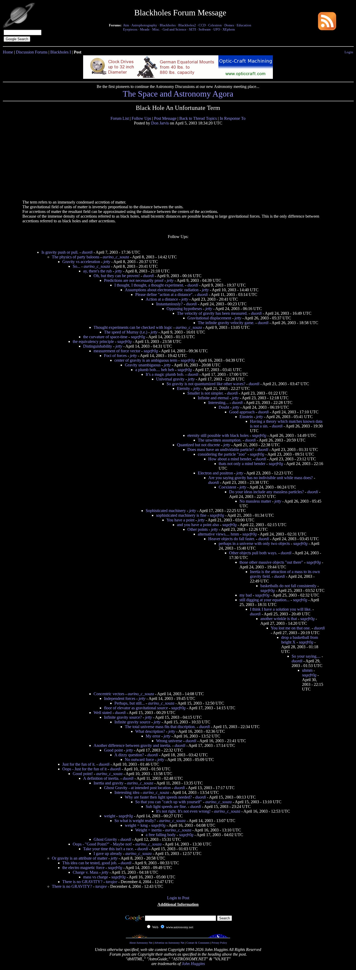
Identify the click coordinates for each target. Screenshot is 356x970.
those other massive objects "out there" (271, 562)
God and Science (174, 29)
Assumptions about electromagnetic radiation (162, 290)
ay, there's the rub (97, 271)
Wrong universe (169, 741)
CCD (202, 25)
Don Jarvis (160, 123)
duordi (87, 252)
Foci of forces (115, 355)
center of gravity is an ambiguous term (145, 360)
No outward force (139, 759)
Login (349, 52)
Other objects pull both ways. (253, 553)
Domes (229, 25)
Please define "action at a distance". (164, 294)
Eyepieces (130, 29)
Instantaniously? (169, 304)
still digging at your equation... (265, 600)
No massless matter (255, 501)
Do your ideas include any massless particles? (266, 492)
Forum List (120, 118)
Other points (197, 529)
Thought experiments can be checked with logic (133, 327)
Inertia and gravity (109, 783)
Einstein (246, 416)
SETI (192, 29)
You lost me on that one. (291, 628)
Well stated (103, 712)
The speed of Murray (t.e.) (125, 332)
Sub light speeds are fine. (166, 806)
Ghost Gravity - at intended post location (137, 787)
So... (76, 266)
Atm (126, 25)
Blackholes (168, 25)
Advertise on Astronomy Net (169, 942)
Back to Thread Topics (198, 118)
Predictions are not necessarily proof (133, 280)
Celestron (215, 25)
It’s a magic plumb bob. (165, 374)
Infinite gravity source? (123, 717)
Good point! (83, 773)
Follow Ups (141, 118)
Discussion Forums (31, 52)
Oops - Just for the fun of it (84, 769)
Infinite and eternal (213, 398)
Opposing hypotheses (184, 308)
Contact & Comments (198, 942)
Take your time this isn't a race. (108, 849)
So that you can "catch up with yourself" (168, 802)
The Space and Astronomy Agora (178, 93)
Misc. (156, 29)
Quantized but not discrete (198, 445)
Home (8, 52)
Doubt (224, 407)
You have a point (180, 520)
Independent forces (119, 698)
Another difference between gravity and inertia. (132, 745)
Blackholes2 (187, 25)
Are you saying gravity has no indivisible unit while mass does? (260, 477)
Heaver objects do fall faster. (231, 539)
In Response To (232, 118)
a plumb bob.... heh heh (154, 369)
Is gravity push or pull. (59, 252)
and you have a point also (198, 524)
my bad (246, 595)
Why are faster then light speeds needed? (158, 797)
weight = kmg (136, 825)
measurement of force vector (117, 351)
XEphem (229, 29)
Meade (145, 29)
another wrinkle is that (278, 618)
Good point (113, 750)
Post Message (165, 118)
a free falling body (161, 834)
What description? (150, 731)
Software (205, 29)
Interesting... (218, 402)
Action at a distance (162, 299)
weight (109, 816)
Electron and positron (215, 473)
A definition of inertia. (101, 778)
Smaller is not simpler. (205, 393)
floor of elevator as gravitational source (136, 708)
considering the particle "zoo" (222, 454)
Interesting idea (126, 792)
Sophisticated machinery (166, 510)
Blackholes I (60, 52)
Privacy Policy (219, 942)
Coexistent (227, 487)
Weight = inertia (148, 830)
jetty (106, 261)
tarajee (111, 881)
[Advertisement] (62, 162)
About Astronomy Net (140, 942)
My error (153, 736)
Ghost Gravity (105, 839)
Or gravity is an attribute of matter (79, 858)
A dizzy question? (129, 755)
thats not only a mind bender (242, 463)
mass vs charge (95, 877)
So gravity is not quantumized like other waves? (206, 384)
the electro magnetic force (83, 867)
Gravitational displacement (209, 318)
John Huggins (193, 963)
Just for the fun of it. (78, 764)
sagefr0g (138, 337)
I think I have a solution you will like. (280, 609)
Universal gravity (170, 379)
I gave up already (108, 853)
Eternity (183, 388)
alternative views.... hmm (218, 534)
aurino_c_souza (116, 257)
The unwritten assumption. (220, 440)
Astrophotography (144, 25)
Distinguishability (97, 346)
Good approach (242, 412)
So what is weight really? (135, 820)
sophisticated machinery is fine (181, 515)
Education (244, 25)
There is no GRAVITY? (82, 881)
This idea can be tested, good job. (89, 863)
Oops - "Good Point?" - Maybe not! (102, 844)
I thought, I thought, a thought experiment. (149, 285)
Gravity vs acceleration (81, 261)
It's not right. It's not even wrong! (183, 811)
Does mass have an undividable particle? (220, 449)
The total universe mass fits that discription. (160, 726)
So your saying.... (306, 656)
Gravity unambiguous (143, 365)
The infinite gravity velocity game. (226, 322)
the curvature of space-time (105, 337)
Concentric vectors (109, 694)
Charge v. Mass (85, 872)
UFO (216, 29)
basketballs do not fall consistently (288, 586)
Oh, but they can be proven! (117, 275)
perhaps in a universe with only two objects (254, 543)
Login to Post (178, 898)
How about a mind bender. (230, 459)
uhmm (307, 670)
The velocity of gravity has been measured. (212, 313)
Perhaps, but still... (129, 703)
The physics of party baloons (75, 257)
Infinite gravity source (132, 722)
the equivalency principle (93, 341)
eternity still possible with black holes (218, 435)
